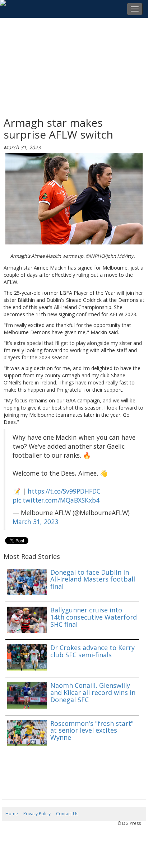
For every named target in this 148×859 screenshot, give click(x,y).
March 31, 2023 (35, 521)
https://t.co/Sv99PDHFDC (64, 491)
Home (11, 814)
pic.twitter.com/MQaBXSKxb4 (56, 500)
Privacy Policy (37, 814)
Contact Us (67, 814)
